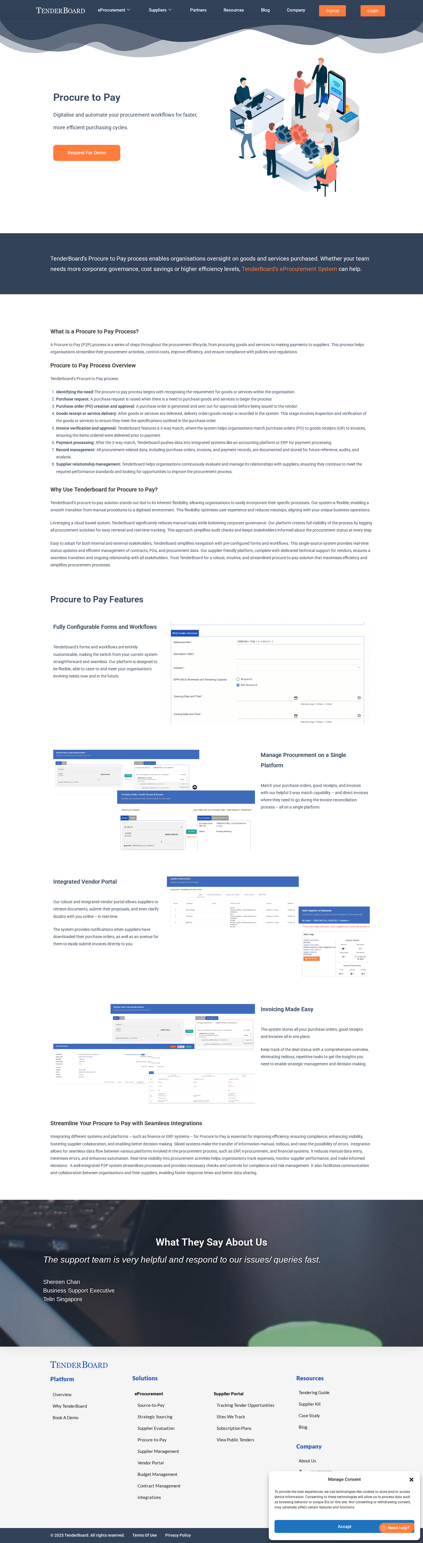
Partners (198, 10)
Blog (265, 10)
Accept (344, 1526)
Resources (234, 10)
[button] (411, 1480)
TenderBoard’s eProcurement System (289, 268)
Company (296, 10)
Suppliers (158, 10)
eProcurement (111, 10)
